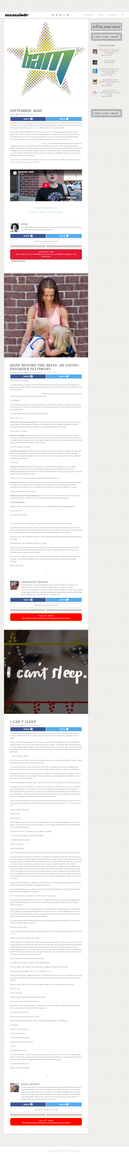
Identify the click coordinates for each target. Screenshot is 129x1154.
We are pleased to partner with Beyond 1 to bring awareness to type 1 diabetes (46, 618)
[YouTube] (60, 15)
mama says (35, 114)
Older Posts (46, 1137)
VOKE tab (37, 254)
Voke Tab (49, 132)
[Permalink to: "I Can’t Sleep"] (46, 672)
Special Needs (39, 725)
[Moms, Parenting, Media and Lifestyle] (16, 15)
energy (16, 162)
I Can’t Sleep (23, 722)
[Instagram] (64, 15)
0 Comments (53, 372)
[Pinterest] (68, 15)
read (21, 159)
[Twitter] (56, 15)
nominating (36, 128)
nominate (48, 159)
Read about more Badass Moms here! (46, 208)
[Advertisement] (64, 5)
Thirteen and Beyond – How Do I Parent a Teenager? (109, 71)
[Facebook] (53, 15)
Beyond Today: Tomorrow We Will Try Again (109, 92)
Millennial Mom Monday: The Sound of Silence (109, 81)
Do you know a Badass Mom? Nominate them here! (46, 212)
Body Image (43, 372)
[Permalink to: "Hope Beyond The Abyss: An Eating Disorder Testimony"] (46, 315)
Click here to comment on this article (46, 241)
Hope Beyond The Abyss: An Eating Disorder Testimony (44, 367)
